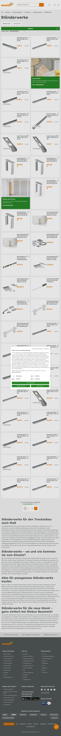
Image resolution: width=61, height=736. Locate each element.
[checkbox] (13, 376)
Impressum (46, 348)
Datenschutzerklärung (37, 348)
